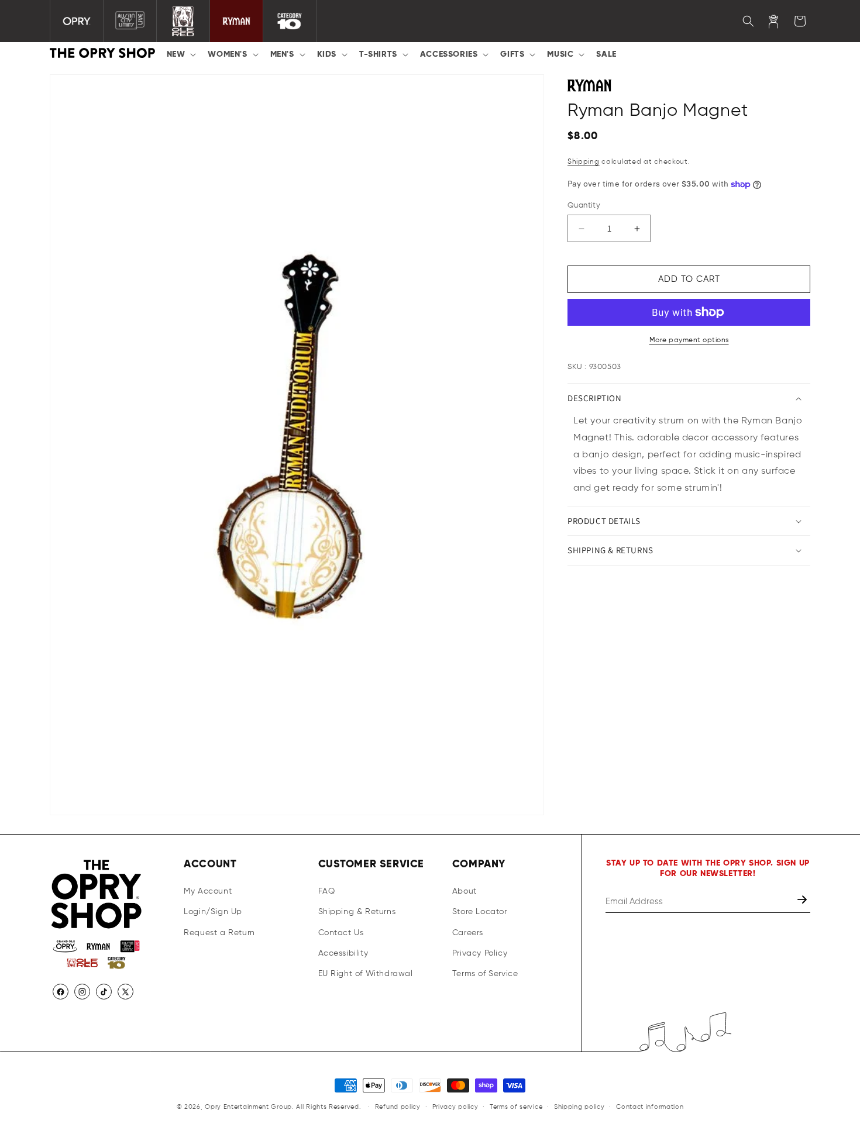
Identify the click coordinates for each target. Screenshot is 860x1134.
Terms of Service (485, 974)
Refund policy (398, 1107)
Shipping (583, 162)
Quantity (583, 205)
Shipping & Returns (357, 912)
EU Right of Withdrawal (365, 974)
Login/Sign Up (213, 912)
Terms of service (516, 1107)
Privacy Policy (479, 953)
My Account (208, 891)
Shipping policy (579, 1107)
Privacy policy (455, 1107)
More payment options (689, 340)
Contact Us (341, 932)
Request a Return (219, 932)
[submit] (803, 901)
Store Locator (479, 912)
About (464, 891)
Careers (467, 932)
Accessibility (343, 953)
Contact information (649, 1107)
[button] (180, 54)
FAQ (326, 891)
